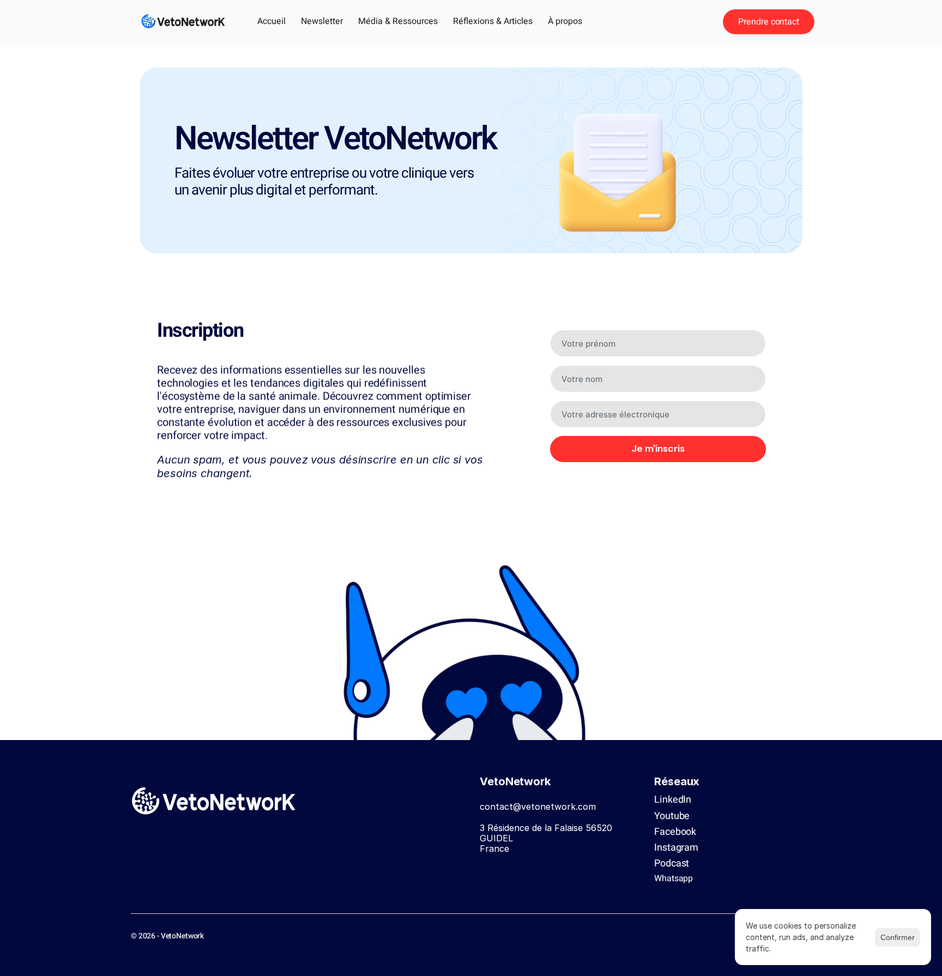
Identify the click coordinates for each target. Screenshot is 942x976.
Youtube (672, 816)
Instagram (676, 847)
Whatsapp (673, 878)
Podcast (671, 863)
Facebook (675, 832)
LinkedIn (672, 799)
